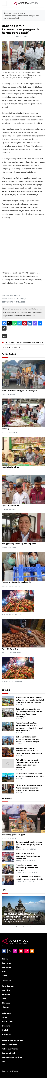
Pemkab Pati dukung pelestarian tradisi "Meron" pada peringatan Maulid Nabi (29, 751)
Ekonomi (6, 994)
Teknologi (6, 1013)
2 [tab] (20, 926)
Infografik (6, 1034)
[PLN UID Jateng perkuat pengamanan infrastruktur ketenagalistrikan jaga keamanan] (8, 763)
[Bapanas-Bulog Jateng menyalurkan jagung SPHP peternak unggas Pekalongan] (23, 374)
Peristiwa (18, 13)
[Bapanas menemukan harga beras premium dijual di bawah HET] (23, 489)
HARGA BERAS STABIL (12, 348)
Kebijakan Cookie (10, 1049)
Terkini (5, 959)
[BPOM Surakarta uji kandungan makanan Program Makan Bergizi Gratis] (23, 566)
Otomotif (6, 1026)
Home (9, 13)
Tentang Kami (8, 1053)
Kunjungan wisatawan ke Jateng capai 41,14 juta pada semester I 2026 (21, 916)
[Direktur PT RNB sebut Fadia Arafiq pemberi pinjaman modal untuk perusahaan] (8, 789)
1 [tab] (16, 926)
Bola (4, 999)
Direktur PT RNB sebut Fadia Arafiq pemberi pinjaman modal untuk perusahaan (29, 788)
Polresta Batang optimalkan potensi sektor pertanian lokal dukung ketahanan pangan (30, 700)
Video (4, 976)
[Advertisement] (23, 245)
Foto (4, 890)
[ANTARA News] (26, 3)
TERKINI (6, 690)
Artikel (5, 1017)
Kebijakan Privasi (9, 1045)
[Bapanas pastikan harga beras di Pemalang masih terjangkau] (23, 451)
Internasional (8, 1022)
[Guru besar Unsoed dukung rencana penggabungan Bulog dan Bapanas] (23, 528)
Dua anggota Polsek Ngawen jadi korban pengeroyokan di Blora (29, 844)
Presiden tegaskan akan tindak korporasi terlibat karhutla (27, 867)
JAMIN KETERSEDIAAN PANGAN (30, 343)
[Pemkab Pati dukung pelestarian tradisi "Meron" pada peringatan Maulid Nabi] (8, 752)
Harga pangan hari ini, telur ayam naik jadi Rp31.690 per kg (22, 647)
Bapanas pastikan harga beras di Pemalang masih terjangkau (23, 465)
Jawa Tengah (8, 986)
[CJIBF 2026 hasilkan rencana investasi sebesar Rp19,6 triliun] (8, 777)
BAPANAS (10, 343)
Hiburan (5, 1007)
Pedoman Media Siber (12, 1057)
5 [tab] (31, 926)
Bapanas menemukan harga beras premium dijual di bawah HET (23, 504)
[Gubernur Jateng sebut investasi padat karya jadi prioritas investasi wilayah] (8, 740)
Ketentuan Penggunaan (13, 1040)
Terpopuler (7, 967)
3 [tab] (23, 926)
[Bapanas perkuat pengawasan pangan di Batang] (23, 413)
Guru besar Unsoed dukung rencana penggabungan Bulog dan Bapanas (19, 542)
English (5, 1030)
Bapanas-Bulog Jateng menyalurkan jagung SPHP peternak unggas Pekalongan (23, 389)
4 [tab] (27, 926)
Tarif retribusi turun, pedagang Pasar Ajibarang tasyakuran (28, 856)
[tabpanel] (23, 910)
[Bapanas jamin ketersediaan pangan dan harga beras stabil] (23, 819)
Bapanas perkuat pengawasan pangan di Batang (22, 427)
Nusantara (6, 980)
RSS (3, 1061)
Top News (7, 798)
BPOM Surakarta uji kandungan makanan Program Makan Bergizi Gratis (22, 580)
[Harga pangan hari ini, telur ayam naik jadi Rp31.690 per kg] (23, 633)
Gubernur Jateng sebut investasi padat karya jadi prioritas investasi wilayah (28, 739)
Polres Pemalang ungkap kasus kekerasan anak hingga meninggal (22, 833)
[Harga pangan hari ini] (18, 667)
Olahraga (6, 1003)
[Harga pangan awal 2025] (18, 601)
